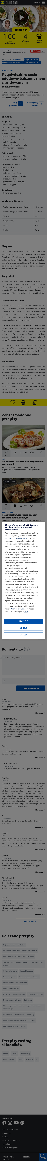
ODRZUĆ (23, 628)
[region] (23, 580)
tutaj (26, 611)
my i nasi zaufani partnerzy (16, 538)
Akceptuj (23, 621)
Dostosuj (23, 635)
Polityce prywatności (19, 609)
